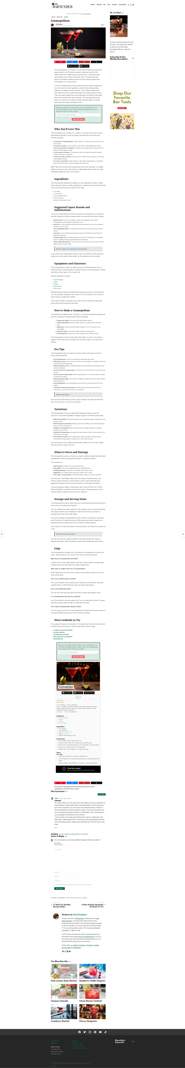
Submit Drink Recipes (79, 1048)
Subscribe (114, 4)
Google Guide (66, 947)
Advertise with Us (78, 1045)
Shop (108, 4)
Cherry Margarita (88, 1021)
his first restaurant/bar (86, 936)
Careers (74, 1041)
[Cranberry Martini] (64, 1011)
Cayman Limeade (59, 1000)
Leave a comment (72, 770)
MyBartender (79, 918)
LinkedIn (75, 945)
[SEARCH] (131, 4)
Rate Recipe (90, 692)
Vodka (84, 897)
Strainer (55, 284)
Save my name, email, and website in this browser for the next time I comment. (74, 884)
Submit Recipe (122, 4)
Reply (56, 827)
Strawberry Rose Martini (61, 634)
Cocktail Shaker (58, 279)
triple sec (77, 897)
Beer (104, 4)
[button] (57, 700)
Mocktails (99, 4)
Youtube (96, 945)
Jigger (55, 282)
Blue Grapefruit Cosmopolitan (62, 636)
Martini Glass (57, 286)
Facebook (89, 945)
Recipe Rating (57, 843)
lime (67, 897)
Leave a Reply (102, 794)
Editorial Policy (77, 1043)
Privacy (54, 1065)
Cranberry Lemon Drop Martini (62, 630)
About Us (54, 1043)
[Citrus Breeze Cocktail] (92, 991)
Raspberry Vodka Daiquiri (92, 980)
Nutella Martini (58, 639)
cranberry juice (62, 196)
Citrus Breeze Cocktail (90, 1000)
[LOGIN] (133, 4)
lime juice (61, 198)
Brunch (54, 897)
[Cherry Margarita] (92, 1011)
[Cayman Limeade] (64, 991)
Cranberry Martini (59, 632)
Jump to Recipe (73, 66)
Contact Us (54, 1041)
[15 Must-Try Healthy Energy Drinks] (1, 534)
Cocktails (92, 4)
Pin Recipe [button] (79, 692)
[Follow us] (128, 4)
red (72, 897)
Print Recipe (85, 66)
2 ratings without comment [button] (78, 834)
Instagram (82, 945)
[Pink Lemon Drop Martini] (64, 971)
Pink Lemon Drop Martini (64, 980)
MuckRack (77, 947)
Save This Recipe (78, 119)
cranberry (61, 897)
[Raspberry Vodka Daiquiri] (92, 971)
